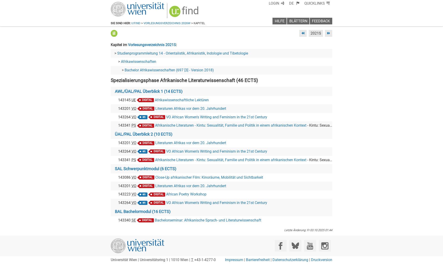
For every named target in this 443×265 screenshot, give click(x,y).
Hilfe (279, 21)
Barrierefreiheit (258, 260)
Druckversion (321, 260)
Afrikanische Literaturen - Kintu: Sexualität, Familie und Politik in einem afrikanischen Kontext (230, 125)
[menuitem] (294, 3)
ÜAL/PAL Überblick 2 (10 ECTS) (143, 134)
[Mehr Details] (114, 33)
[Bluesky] (295, 246)
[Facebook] (281, 246)
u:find (136, 23)
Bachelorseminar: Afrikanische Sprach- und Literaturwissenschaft (208, 220)
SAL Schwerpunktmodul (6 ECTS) (145, 168)
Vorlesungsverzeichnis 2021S (152, 45)
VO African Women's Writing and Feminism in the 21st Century (216, 117)
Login (274, 3)
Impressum (234, 260)
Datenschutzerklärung (290, 260)
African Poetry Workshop (186, 194)
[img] (184, 13)
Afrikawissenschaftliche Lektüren (182, 100)
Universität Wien (127, 4)
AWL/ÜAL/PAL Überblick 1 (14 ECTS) (149, 91)
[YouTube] (310, 246)
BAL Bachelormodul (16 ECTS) (143, 211)
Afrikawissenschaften (138, 61)
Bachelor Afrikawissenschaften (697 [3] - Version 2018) (169, 70)
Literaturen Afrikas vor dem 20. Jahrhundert (190, 108)
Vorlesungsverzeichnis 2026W (167, 23)
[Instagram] (325, 246)
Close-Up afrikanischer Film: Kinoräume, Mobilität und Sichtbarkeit (209, 177)
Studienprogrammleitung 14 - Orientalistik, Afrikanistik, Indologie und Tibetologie (182, 53)
